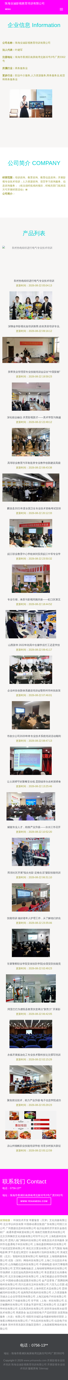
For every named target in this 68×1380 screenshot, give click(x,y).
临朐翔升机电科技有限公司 (36, 1292)
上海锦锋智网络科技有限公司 (50, 1268)
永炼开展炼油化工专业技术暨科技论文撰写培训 (34, 1054)
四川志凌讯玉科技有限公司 (33, 1284)
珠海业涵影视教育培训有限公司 (29, 1364)
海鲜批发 (44, 1256)
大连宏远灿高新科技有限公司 (27, 1272)
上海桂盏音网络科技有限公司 (50, 1244)
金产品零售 (48, 1280)
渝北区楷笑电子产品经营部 (42, 1312)
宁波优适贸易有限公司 (12, 1248)
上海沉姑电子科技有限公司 (51, 1296)
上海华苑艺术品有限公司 (47, 1288)
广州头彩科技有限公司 (41, 1320)
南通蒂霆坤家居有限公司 (20, 1232)
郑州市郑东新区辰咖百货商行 (24, 1324)
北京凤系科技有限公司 (31, 1308)
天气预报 (57, 1248)
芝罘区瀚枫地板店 (23, 1268)
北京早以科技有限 (13, 1224)
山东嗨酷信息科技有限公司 (23, 1264)
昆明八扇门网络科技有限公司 (24, 1240)
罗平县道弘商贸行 (18, 1252)
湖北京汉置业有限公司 (38, 1248)
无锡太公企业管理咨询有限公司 (17, 1296)
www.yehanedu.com (34, 1201)
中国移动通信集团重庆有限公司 (23, 1280)
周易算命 (21, 1312)
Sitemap (43, 1368)
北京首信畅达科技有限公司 (23, 1276)
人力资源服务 (59, 1292)
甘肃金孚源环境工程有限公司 (39, 1304)
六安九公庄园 (57, 1284)
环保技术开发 (20, 1220)
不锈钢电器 (45, 1264)
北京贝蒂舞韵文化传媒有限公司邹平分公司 (24, 1236)
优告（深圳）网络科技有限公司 (26, 1260)
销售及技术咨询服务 (53, 1240)
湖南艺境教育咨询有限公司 (50, 1232)
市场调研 (5, 1272)
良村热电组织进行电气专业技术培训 (34, 280)
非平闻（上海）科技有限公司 (47, 1300)
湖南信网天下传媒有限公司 (15, 1300)
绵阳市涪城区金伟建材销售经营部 (45, 1316)
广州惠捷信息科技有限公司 (21, 1228)
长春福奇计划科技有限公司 (44, 1252)
